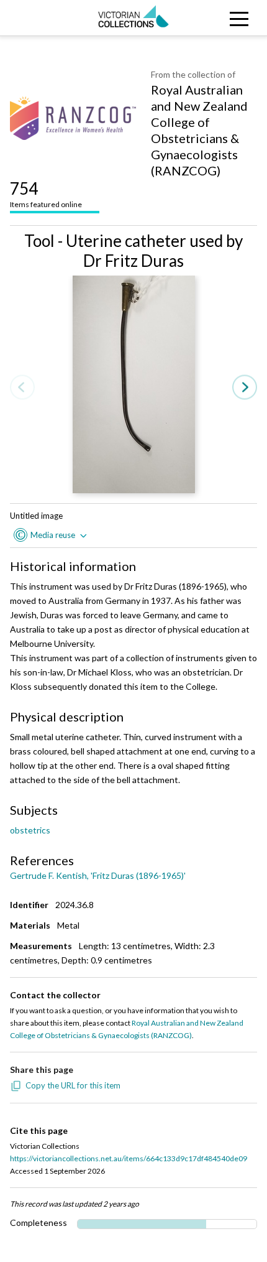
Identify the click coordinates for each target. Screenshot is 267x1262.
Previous (22, 388)
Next (244, 388)
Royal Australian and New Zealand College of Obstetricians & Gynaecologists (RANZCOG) (199, 130)
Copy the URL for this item (72, 1085)
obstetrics (30, 830)
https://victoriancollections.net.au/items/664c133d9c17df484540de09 (128, 1158)
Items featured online (46, 194)
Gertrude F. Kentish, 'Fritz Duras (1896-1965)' (98, 875)
